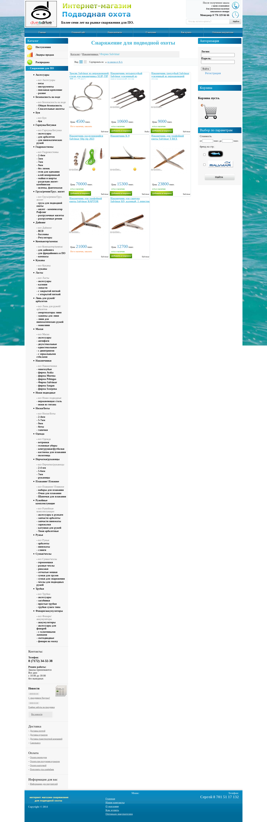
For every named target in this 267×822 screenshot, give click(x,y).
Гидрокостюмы (44, 146)
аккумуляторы (47, 622)
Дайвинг (41, 222)
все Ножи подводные (49, 398)
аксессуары (44, 133)
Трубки (40, 588)
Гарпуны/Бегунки (46, 125)
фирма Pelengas (47, 379)
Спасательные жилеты (51, 108)
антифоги (43, 341)
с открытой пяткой (49, 294)
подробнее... (74, 106)
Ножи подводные (45, 392)
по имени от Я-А (115, 62)
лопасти (42, 287)
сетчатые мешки (47, 572)
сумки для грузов (48, 575)
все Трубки (44, 594)
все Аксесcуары (46, 80)
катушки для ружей (49, 527)
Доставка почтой (37, 731)
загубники (44, 600)
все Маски (43, 334)
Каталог (75, 54)
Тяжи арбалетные (48, 531)
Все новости (36, 714)
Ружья (39, 535)
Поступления (43, 47)
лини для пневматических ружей (50, 320)
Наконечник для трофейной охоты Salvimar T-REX (167, 137)
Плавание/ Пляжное (47, 481)
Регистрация (213, 73)
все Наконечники (47, 366)
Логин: (205, 51)
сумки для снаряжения (51, 578)
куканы (42, 269)
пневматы (44, 546)
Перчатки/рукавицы (48, 459)
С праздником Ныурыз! (39, 698)
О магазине (151, 32)
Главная (42, 32)
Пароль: (206, 58)
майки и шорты (47, 178)
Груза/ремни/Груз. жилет (50, 191)
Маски (39, 329)
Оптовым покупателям (222, 32)
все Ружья (43, 540)
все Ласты (43, 278)
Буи (38, 112)
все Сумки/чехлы (47, 559)
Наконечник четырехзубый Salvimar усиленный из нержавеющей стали (126, 76)
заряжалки (44, 524)
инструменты (46, 86)
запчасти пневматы (49, 521)
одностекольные (47, 347)
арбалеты (43, 543)
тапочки (43, 430)
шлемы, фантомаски (50, 187)
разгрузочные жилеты (51, 215)
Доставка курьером (39, 735)
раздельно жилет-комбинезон (47, 183)
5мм (40, 158)
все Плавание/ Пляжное (51, 486)
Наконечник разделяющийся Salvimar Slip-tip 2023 (86, 137)
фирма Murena (46, 375)
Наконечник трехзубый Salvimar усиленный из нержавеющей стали (170, 76)
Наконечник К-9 (120, 136)
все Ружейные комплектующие (45, 510)
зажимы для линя (48, 315)
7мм (40, 162)
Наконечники (90, 54)
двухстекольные (47, 344)
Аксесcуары (42, 74)
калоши (42, 284)
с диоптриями (46, 350)
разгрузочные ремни (50, 218)
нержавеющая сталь (50, 401)
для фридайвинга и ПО (51, 253)
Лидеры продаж (45, 54)
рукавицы (44, 477)
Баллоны (43, 234)
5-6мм (41, 471)
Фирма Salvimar (47, 382)
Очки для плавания (49, 493)
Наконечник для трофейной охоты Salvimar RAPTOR (85, 200)
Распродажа (42, 62)
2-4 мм (42, 467)
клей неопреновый (49, 175)
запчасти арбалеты (49, 518)
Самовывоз (35, 743)
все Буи (42, 118)
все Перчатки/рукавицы (51, 464)
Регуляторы (45, 237)
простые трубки (47, 603)
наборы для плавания (51, 490)
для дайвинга (46, 250)
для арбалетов (46, 136)
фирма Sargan (46, 385)
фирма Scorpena (47, 389)
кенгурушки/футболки (51, 449)
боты (41, 426)
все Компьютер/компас (50, 246)
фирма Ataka (45, 372)
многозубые (45, 369)
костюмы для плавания (52, 452)
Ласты (39, 272)
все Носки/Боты (46, 413)
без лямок (44, 168)
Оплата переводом (38, 757)
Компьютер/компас (47, 241)
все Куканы (44, 265)
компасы (43, 256)
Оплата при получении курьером (45, 761)
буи (40, 121)
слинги (42, 550)
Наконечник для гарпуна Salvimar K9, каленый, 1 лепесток (130, 200)
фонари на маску (48, 641)
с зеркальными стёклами (46, 355)
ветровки (43, 442)
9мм (40, 165)
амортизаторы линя (50, 312)
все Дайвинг (45, 227)
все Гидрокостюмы (48, 152)
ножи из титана (47, 404)
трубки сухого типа (49, 607)
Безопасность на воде (48, 97)
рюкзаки (43, 569)
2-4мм (41, 155)
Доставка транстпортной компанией (46, 739)
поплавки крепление (50, 90)
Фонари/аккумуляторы (49, 611)
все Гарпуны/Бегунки (50, 130)
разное (42, 93)
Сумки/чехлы (43, 553)
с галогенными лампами (46, 633)
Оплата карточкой (38, 765)
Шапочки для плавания (52, 496)
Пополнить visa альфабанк (42, 769)
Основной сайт (78, 32)
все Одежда (44, 439)
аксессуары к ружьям (50, 514)
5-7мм (41, 420)
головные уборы (47, 445)
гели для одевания (49, 171)
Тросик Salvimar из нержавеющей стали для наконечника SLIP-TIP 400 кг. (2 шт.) (89, 76)
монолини (44, 325)
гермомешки (45, 562)
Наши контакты (115, 32)
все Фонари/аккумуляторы (44, 618)
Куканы (40, 260)
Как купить (186, 32)
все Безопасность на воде (52, 102)
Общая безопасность (50, 105)
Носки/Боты (43, 408)
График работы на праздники (41, 707)
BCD (40, 231)
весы (41, 83)
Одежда (40, 433)
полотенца (44, 455)
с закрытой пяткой (49, 291)
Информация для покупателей (44, 784)
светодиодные (46, 638)
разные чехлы (46, 565)
